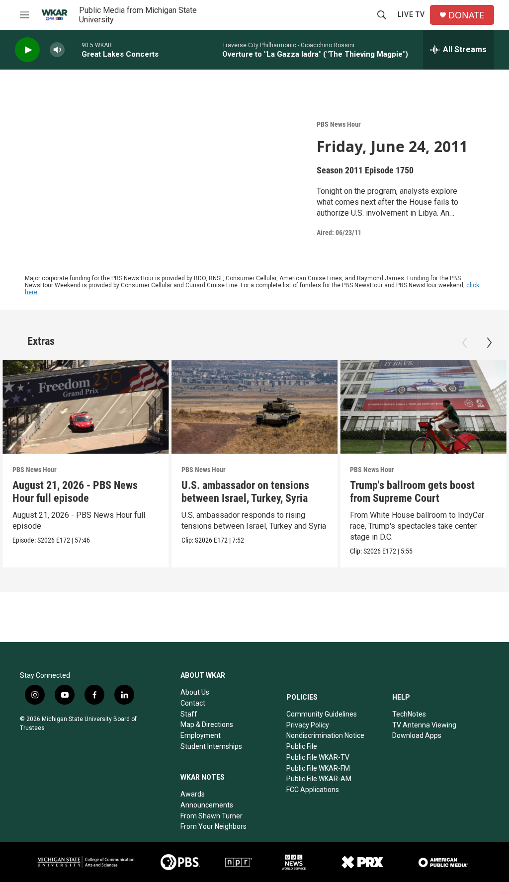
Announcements (206, 805)
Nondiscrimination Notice (325, 735)
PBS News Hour (339, 124)
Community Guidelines (321, 714)
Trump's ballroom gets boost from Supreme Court (412, 491)
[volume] (57, 50)
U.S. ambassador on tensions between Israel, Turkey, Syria (245, 491)
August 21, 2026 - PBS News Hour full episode (75, 491)
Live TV (411, 14)
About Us (194, 692)
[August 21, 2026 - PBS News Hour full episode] (85, 407)
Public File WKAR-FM (318, 768)
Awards (192, 794)
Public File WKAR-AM (318, 779)
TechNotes (409, 714)
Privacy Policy (307, 725)
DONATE (466, 15)
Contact (192, 703)
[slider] (73, 49)
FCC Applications (312, 790)
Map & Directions (206, 724)
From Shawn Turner (211, 816)
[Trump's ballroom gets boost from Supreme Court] (423, 407)
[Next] (489, 343)
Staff (188, 714)
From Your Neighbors (213, 826)
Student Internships (211, 746)
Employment (200, 735)
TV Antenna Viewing (424, 725)
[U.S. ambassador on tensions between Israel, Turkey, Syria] (254, 407)
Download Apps (416, 735)
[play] (27, 50)
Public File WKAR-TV (317, 757)
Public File (301, 746)
